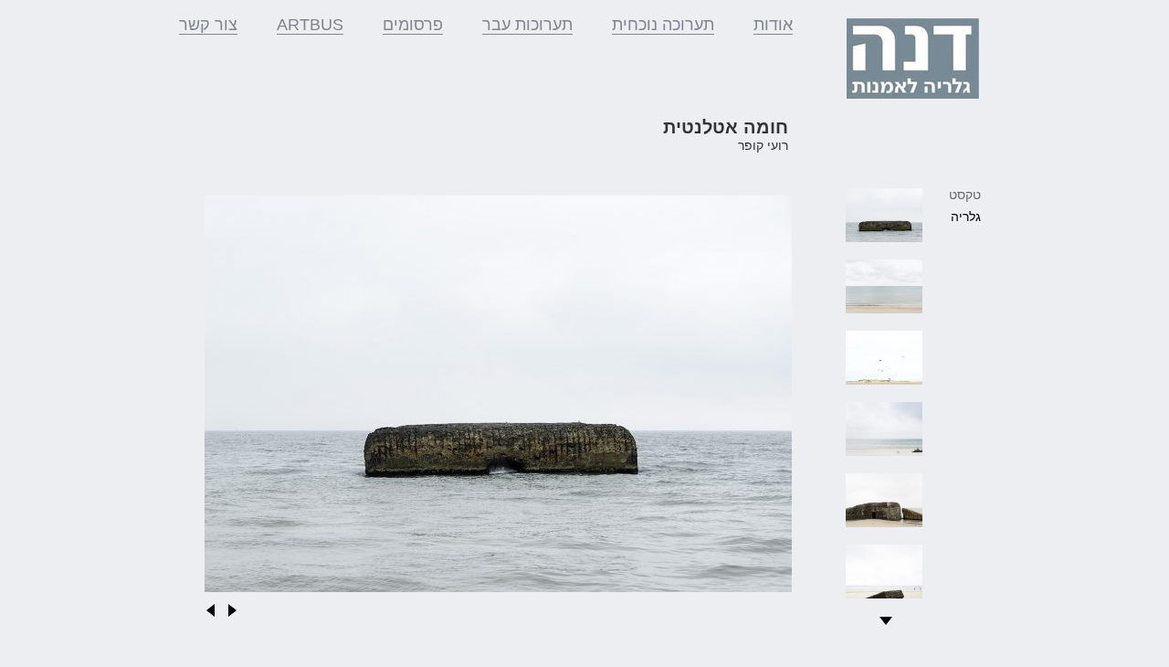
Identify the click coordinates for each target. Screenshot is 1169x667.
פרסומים (413, 25)
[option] (498, 398)
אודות (773, 25)
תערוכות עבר (527, 25)
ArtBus (310, 25)
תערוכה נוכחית (663, 25)
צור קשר (208, 25)
